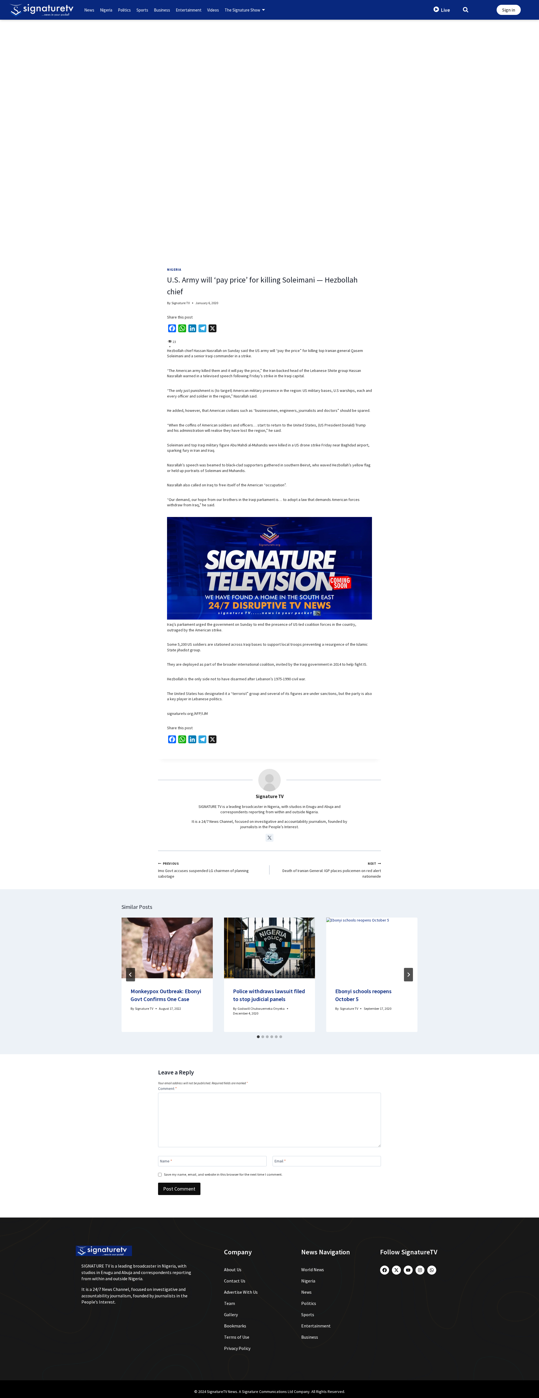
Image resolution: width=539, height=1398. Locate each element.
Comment (167, 1088)
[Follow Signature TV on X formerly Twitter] (269, 838)
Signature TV (181, 303)
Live (445, 10)
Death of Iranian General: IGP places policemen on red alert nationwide (331, 870)
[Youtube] (408, 1270)
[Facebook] (384, 1270)
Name (166, 1161)
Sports (142, 10)
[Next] (408, 974)
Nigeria (106, 10)
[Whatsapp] (431, 1270)
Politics (124, 10)
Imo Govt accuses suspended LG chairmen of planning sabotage (203, 870)
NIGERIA (174, 269)
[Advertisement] (269, 61)
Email (280, 1161)
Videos (213, 10)
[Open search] (465, 9)
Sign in (508, 10)
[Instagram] (419, 1270)
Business (162, 10)
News (89, 10)
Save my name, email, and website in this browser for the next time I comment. (223, 1174)
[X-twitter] (396, 1270)
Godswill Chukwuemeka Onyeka (261, 1008)
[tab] (258, 1036)
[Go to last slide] (130, 974)
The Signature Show (242, 10)
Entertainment (189, 10)
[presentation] (167, 948)
